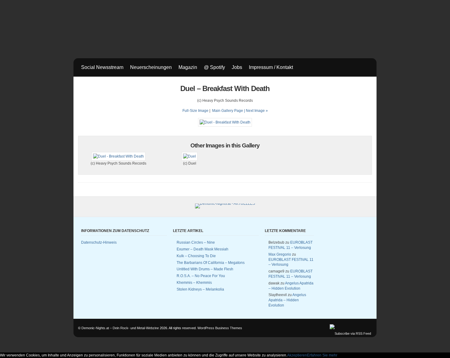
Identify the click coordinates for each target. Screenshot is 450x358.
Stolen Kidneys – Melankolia (200, 289)
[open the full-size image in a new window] (225, 122)
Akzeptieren (297, 355)
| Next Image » (256, 111)
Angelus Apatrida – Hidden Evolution (287, 300)
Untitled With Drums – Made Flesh (205, 269)
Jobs (237, 67)
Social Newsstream (102, 67)
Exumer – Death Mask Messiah (202, 249)
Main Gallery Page (227, 111)
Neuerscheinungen (151, 67)
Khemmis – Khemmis (194, 282)
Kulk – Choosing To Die (196, 256)
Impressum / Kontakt (271, 67)
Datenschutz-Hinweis (99, 242)
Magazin (187, 67)
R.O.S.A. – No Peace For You (201, 276)
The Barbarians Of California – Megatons (211, 263)
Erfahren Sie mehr (322, 355)
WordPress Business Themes (219, 328)
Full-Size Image (195, 111)
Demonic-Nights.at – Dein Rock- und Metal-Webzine (120, 328)
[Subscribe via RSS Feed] (350, 333)
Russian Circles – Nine (196, 242)
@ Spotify (214, 67)
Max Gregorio (279, 254)
